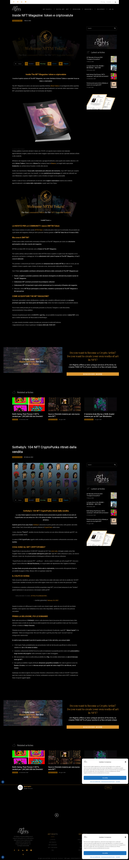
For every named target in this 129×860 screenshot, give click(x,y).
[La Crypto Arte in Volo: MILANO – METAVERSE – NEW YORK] (114, 67)
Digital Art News (17, 20)
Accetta (105, 853)
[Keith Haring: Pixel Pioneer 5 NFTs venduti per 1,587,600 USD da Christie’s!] (114, 76)
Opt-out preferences (95, 857)
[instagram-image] (25, 799)
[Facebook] (13, 2)
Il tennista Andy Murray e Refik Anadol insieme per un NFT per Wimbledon (99, 415)
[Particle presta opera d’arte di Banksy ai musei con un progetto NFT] (114, 85)
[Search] (115, 28)
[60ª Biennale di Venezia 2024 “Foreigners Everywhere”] (114, 59)
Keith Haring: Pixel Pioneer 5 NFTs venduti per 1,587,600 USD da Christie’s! (97, 75)
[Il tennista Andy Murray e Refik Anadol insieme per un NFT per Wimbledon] (100, 404)
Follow (108, 787)
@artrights (27, 786)
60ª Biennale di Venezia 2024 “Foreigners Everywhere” (94, 58)
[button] (125, 837)
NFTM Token (39, 230)
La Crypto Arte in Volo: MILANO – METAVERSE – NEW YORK (96, 67)
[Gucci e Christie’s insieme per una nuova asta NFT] (64, 404)
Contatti (118, 857)
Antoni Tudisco (55, 86)
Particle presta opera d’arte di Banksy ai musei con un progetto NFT (97, 84)
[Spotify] (25, 2)
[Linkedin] (21, 2)
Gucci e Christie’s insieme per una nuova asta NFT (64, 415)
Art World (15, 419)
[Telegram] (31, 850)
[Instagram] (17, 2)
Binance (53, 163)
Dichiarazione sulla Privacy (108, 857)
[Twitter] (23, 854)
